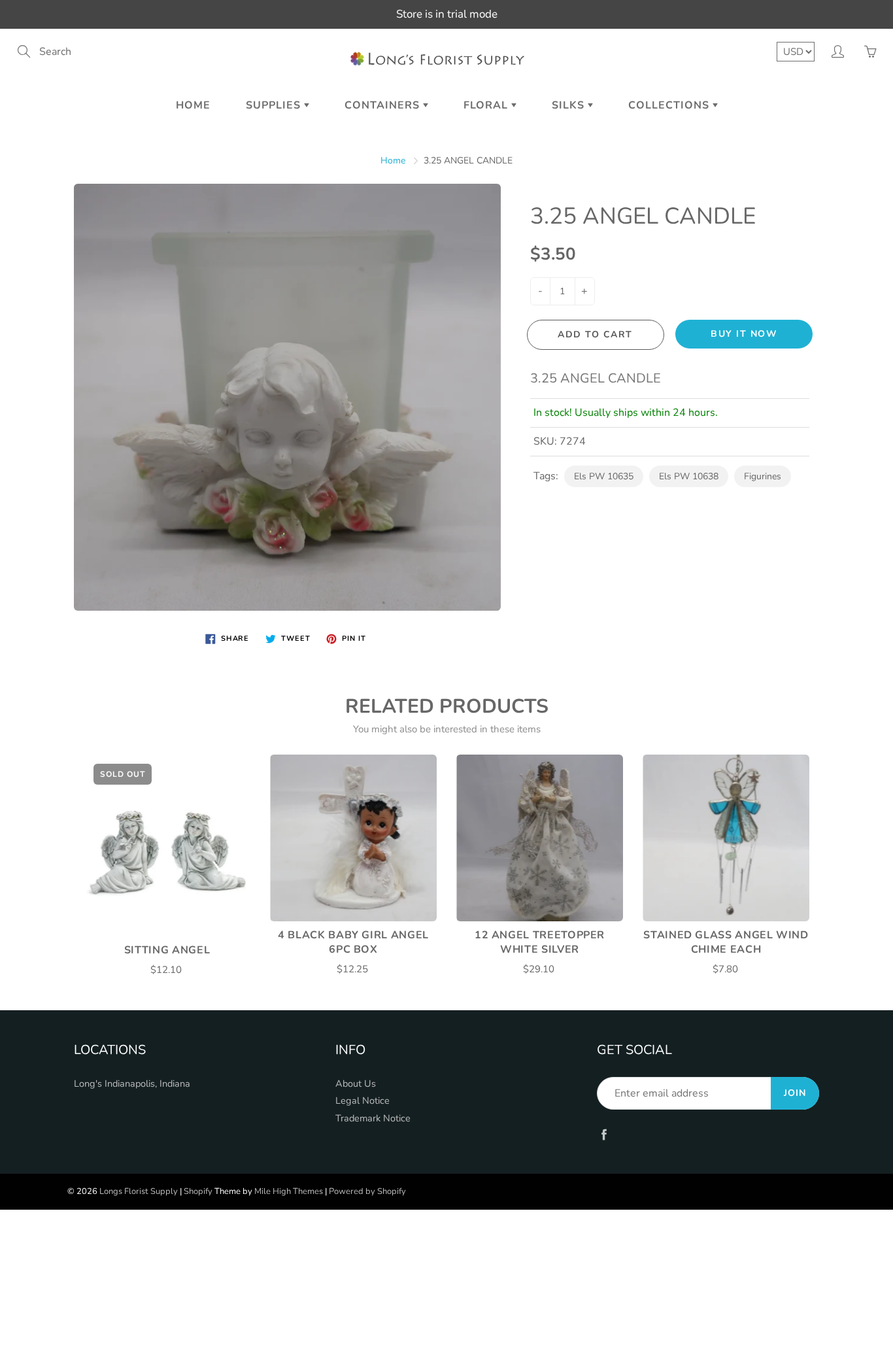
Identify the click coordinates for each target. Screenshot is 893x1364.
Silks (570, 105)
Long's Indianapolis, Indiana (132, 1083)
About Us (355, 1083)
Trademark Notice (373, 1118)
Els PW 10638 (688, 476)
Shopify (198, 1191)
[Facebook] (603, 1134)
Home (193, 105)
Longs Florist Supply (138, 1191)
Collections (670, 105)
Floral (487, 105)
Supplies (275, 105)
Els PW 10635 (603, 476)
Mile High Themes (288, 1191)
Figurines (762, 476)
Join (795, 1093)
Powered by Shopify (367, 1191)
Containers (384, 105)
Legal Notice (362, 1100)
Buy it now (744, 334)
